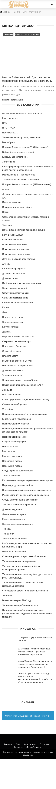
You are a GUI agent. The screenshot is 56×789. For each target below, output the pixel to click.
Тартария (7, 225)
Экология (7, 595)
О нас (18, 744)
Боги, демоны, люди (12, 234)
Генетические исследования (16, 419)
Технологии (8, 533)
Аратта (5, 189)
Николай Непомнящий (12, 100)
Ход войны (7, 409)
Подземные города (12, 466)
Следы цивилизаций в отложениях (20, 499)
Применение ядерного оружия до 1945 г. (22, 385)
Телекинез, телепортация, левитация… (22, 137)
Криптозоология (10, 326)
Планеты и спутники (12, 317)
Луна (4, 312)
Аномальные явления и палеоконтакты (22, 113)
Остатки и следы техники (15, 293)
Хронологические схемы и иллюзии (20, 179)
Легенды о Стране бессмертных (18, 259)
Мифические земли (12, 456)
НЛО (4, 123)
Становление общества (14, 404)
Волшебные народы (12, 239)
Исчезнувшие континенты (15, 249)
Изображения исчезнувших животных (21, 283)
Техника (6, 528)
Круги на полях (10, 118)
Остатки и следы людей (14, 288)
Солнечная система (12, 322)
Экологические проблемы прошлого (20, 605)
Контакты (18, 747)
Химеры (6, 264)
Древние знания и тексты (15, 273)
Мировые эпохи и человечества (18, 174)
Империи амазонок (12, 202)
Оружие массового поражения (17, 524)
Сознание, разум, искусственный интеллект (24, 556)
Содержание (30, 744)
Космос (6, 307)
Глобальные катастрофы (15, 157)
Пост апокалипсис (11, 394)
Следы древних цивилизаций (17, 470)
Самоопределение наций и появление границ (25, 399)
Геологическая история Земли (17, 365)
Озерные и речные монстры (16, 341)
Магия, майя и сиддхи (13, 519)
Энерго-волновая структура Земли (20, 380)
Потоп (5, 212)
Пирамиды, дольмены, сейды (17, 485)
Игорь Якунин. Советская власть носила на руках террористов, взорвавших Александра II (35, 663)
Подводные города (12, 461)
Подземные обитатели (14, 346)
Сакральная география (14, 441)
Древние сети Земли (12, 370)
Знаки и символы (11, 475)
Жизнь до (7, 390)
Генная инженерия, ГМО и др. (17, 600)
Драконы (8, 34)
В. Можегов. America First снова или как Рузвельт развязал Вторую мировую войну (34, 651)
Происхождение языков (14, 437)
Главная (8, 744)
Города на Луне (10, 446)
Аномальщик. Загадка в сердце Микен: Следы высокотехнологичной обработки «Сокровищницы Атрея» (35, 678)
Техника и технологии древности (19, 504)
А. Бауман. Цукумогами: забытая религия (35, 639)
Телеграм (44, 744)
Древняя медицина (12, 509)
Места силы (8, 451)
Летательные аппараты (14, 514)
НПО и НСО (8, 127)
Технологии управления (14, 538)
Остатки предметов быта (15, 297)
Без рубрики (8, 142)
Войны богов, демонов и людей (18, 152)
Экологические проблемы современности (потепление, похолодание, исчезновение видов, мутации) (27, 613)
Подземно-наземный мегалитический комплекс (26, 490)
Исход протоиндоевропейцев (17, 207)
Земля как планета (12, 375)
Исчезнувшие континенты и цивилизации (23, 230)
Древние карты (10, 278)
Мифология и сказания (27, 34)
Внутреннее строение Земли (17, 360)
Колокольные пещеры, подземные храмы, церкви (27, 480)
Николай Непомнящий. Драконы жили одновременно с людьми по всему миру (27, 78)
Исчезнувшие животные (14, 244)
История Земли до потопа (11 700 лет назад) (25, 147)
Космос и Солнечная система (17, 302)
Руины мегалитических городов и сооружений (25, 495)
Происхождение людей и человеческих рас (24, 414)
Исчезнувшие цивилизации (16, 254)
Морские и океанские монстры (18, 336)
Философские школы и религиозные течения (25, 590)
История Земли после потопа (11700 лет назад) (26, 184)
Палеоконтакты (10, 132)
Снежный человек (11, 351)
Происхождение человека (15, 423)
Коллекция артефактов (14, 268)
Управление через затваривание (19, 561)
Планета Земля (10, 356)
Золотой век (8, 161)
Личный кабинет (34, 747)
